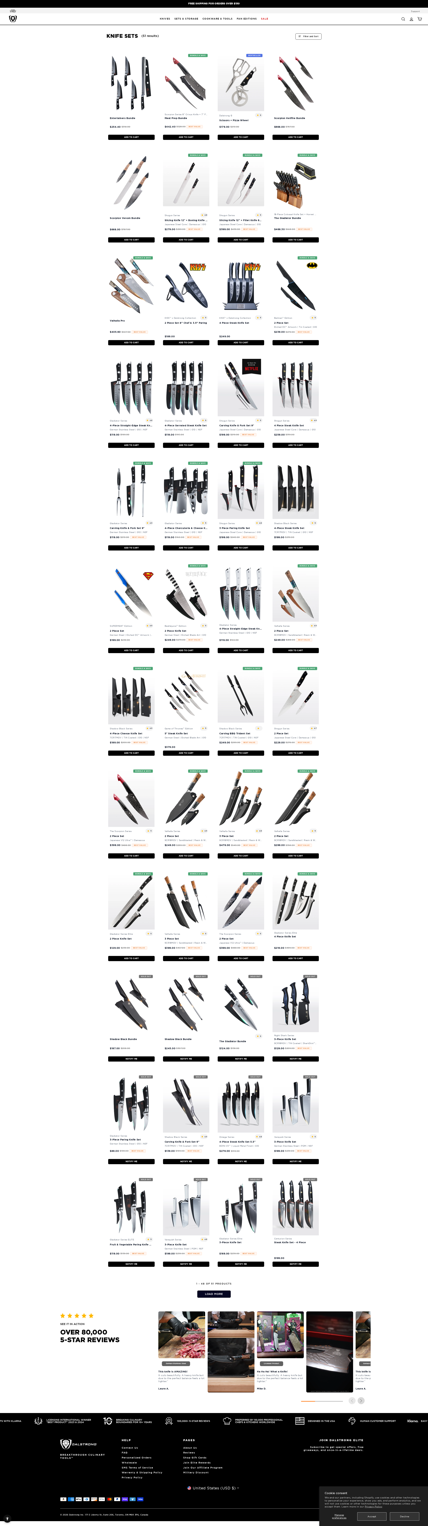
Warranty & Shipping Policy (142, 1472)
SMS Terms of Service (137, 1467)
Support (415, 11)
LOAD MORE (214, 1294)
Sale (264, 18)
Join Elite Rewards (197, 1462)
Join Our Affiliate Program (203, 1467)
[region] (214, 3)
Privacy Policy (373, 1506)
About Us (190, 1447)
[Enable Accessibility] (7, 1519)
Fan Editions (247, 18)
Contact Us (130, 1447)
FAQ (125, 1452)
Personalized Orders (137, 1457)
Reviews (189, 1452)
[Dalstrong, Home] (13, 19)
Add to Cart (131, 137)
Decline (404, 1516)
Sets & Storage (186, 18)
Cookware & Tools (217, 18)
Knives (165, 18)
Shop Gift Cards (195, 1457)
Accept (371, 1516)
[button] (361, 1401)
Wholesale (129, 1462)
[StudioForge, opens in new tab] (12, 11)
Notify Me (131, 1059)
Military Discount (196, 1472)
